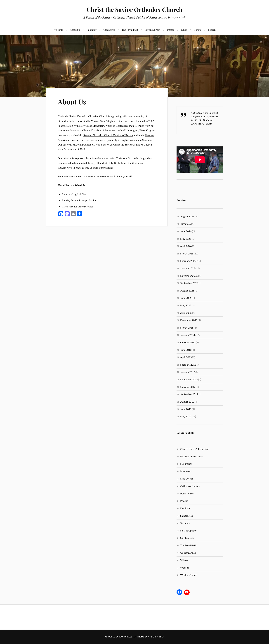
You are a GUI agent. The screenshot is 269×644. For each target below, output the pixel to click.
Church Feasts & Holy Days (194, 448)
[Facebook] (179, 592)
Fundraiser (186, 463)
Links (184, 29)
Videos (184, 560)
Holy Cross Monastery (91, 125)
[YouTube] (187, 592)
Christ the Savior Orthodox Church (135, 9)
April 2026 (186, 245)
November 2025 (189, 275)
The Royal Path (130, 29)
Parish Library (152, 29)
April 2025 (186, 312)
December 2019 (188, 320)
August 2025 (187, 290)
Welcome (58, 29)
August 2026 (187, 216)
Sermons (185, 523)
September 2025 (189, 283)
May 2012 (185, 416)
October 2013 (187, 342)
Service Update (188, 530)
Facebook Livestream (191, 456)
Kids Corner (186, 478)
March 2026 (186, 253)
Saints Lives (186, 515)
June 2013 (185, 349)
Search (212, 29)
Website (184, 567)
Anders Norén (156, 637)
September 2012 (189, 394)
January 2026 (187, 268)
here (71, 206)
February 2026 (188, 260)
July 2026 (185, 223)
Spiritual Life (187, 537)
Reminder (185, 508)
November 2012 (189, 379)
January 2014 (187, 335)
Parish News (187, 493)
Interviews (186, 471)
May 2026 (185, 238)
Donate (197, 29)
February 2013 (188, 364)
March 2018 (186, 327)
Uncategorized (188, 552)
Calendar (92, 29)
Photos (170, 29)
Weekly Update (188, 574)
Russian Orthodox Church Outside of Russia (108, 135)
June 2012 (185, 409)
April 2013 (186, 357)
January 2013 (187, 372)
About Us (75, 29)
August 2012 (187, 401)
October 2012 (187, 386)
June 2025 (185, 297)
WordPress (125, 637)
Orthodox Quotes (190, 485)
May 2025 (185, 305)
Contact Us (109, 29)
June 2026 (185, 231)
